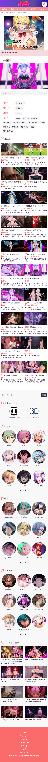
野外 (41, 382)
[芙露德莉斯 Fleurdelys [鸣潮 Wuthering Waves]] (26, 378)
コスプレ (5, 356)
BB (4, 305)
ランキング (24, 736)
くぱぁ (19, 236)
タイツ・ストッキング (31, 118)
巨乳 (18, 212)
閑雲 (4, 329)
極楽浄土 (11, 261)
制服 (15, 212)
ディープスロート (20, 122)
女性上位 (15, 127)
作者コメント (7, 94)
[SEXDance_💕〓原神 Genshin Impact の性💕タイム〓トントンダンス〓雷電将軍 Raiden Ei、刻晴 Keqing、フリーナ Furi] (12, 378)
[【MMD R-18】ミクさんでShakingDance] (26, 184)
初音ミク (19, 108)
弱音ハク (35, 160)
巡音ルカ (5, 232)
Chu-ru (18, 113)
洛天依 (5, 257)
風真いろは (34, 305)
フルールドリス (31, 378)
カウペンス (6, 353)
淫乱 (32, 127)
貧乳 (38, 356)
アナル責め (6, 283)
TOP (24, 733)
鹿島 (4, 281)
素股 (14, 188)
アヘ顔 (18, 118)
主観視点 (6, 127)
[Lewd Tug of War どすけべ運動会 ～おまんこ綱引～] (26, 160)
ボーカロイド (20, 103)
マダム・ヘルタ (31, 329)
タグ (24, 749)
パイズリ (18, 380)
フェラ (42, 122)
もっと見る (24, 490)
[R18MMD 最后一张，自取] (26, 208)
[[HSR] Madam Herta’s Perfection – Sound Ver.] (26, 329)
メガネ (16, 333)
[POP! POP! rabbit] (26, 281)
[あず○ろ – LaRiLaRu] (26, 305)
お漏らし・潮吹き (10, 236)
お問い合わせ (24, 752)
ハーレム (36, 307)
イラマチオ (6, 331)
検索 (44, 395)
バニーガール (33, 122)
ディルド (41, 164)
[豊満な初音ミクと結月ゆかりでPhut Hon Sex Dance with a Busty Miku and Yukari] (26, 257)
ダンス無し (34, 164)
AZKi (28, 305)
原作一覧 (24, 746)
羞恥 (35, 186)
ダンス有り (7, 122)
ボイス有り (17, 164)
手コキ (19, 309)
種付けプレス (8, 131)
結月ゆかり (36, 257)
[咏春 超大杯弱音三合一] (26, 232)
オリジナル (30, 353)
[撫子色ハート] (26, 353)
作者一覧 (24, 739)
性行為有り (24, 127)
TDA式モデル (30, 162)
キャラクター (24, 742)
